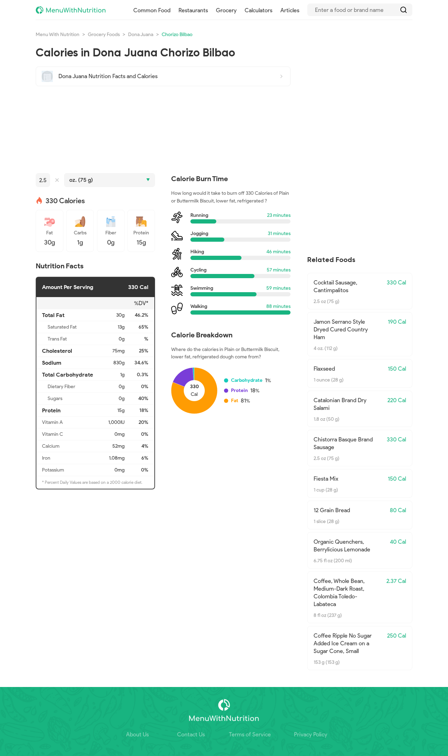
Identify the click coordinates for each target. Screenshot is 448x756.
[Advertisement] (163, 130)
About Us (137, 734)
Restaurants (193, 10)
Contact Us (191, 734)
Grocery (226, 10)
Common (151, 10)
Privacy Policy (310, 734)
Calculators (258, 10)
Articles (289, 10)
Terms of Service (250, 734)
